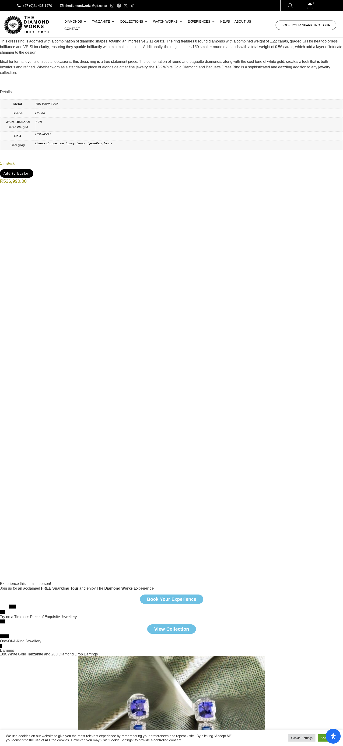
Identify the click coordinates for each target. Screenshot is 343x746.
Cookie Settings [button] (302, 738)
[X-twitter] (126, 6)
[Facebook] (119, 6)
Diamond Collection (49, 143)
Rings (108, 143)
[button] (76, 21)
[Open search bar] (290, 5)
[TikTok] (132, 6)
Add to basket (16, 173)
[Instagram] (112, 6)
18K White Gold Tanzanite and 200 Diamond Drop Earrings (49, 654)
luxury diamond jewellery (84, 143)
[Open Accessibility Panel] (333, 736)
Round (40, 113)
